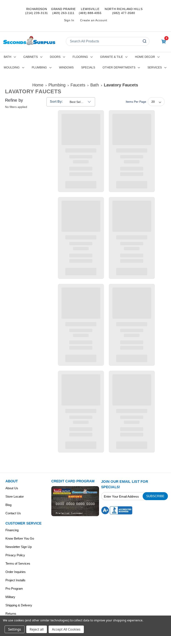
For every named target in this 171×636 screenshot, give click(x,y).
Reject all (37, 629)
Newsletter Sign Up (18, 547)
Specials (88, 67)
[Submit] (145, 41)
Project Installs (15, 580)
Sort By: (56, 101)
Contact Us (13, 513)
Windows (66, 67)
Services (154, 67)
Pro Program (14, 588)
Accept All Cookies (66, 629)
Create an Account (93, 20)
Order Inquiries (15, 572)
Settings (14, 629)
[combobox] (107, 41)
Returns (10, 613)
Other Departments (119, 67)
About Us (11, 488)
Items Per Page (136, 101)
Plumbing (39, 67)
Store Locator (14, 496)
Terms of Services (17, 563)
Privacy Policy (15, 555)
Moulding (12, 67)
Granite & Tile (111, 56)
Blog (8, 505)
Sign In (69, 20)
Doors (55, 56)
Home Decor (145, 56)
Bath (7, 56)
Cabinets (30, 56)
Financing (12, 530)
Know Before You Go (19, 538)
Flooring (80, 56)
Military (10, 597)
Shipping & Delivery (18, 605)
